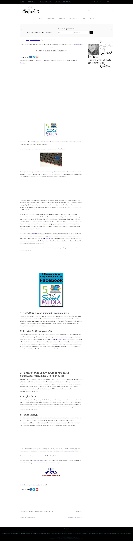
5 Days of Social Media (26, 511)
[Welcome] (100, 56)
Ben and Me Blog (72, 451)
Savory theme (67, 537)
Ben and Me (31, 10)
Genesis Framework (70, 538)
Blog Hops (36, 511)
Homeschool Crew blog (39, 460)
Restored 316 (74, 537)
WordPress (77, 538)
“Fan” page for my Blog (38, 233)
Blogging (36, 141)
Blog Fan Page (46, 238)
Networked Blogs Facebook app (61, 339)
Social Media (43, 511)
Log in (81, 538)
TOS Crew (50, 511)
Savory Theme (61, 538)
